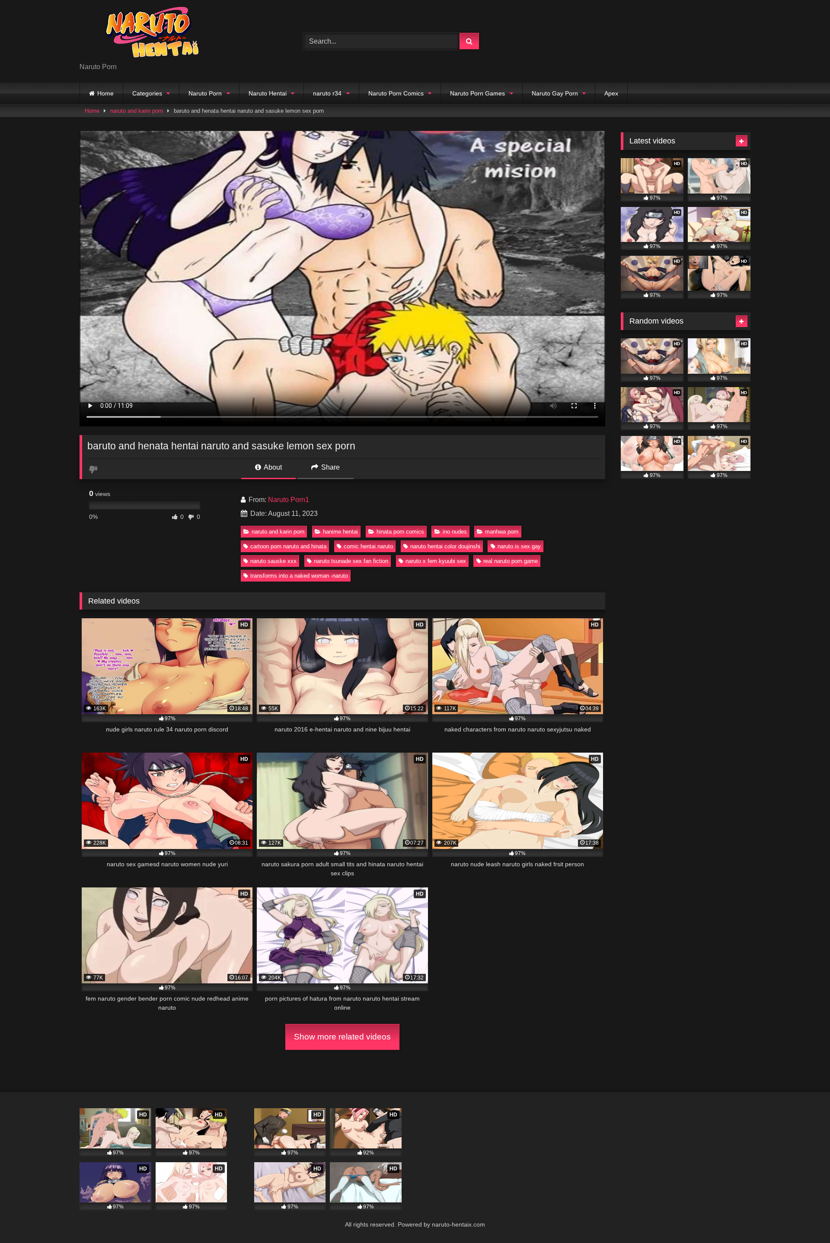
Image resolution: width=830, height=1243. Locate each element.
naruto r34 (327, 93)
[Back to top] (803, 1217)
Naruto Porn (205, 93)
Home (105, 93)
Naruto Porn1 (288, 499)
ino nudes (455, 531)
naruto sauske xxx (273, 561)
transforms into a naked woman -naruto (299, 575)
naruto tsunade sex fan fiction (351, 561)
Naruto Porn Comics (396, 93)
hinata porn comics (400, 531)
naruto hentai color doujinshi (445, 546)
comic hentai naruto (368, 546)
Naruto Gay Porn (555, 93)
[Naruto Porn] (144, 34)
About (272, 467)
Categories (147, 93)
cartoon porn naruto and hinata (288, 546)
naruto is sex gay (519, 546)
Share (329, 467)
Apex (611, 93)
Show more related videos (342, 1036)
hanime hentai (340, 531)
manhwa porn (501, 531)
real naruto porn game (510, 561)
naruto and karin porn (136, 111)
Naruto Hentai (268, 93)
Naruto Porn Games (477, 93)
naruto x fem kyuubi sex (435, 561)
